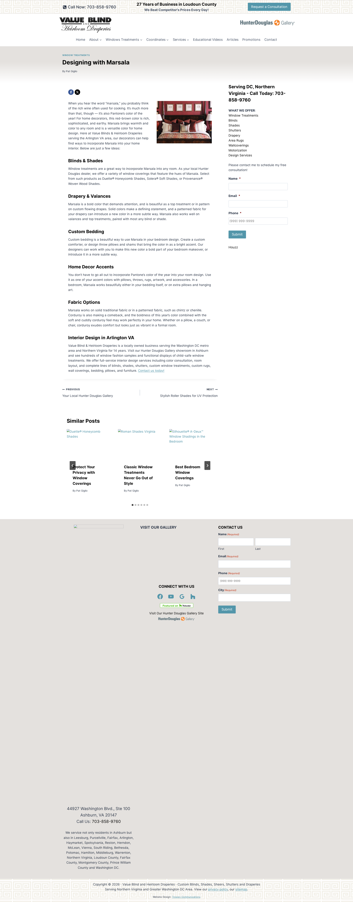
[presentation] (89, 443)
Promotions (251, 39)
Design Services (240, 155)
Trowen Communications (186, 896)
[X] (77, 92)
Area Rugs (236, 140)
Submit (237, 234)
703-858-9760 (106, 821)
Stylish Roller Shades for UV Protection (188, 393)
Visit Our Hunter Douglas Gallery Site (176, 613)
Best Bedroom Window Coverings (187, 472)
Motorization (238, 150)
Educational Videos (208, 39)
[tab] (132, 505)
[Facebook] (71, 92)
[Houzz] (193, 596)
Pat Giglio (71, 71)
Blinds (233, 120)
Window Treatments (76, 55)
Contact (270, 39)
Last (258, 548)
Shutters (235, 130)
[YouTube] (171, 596)
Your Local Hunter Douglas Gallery (87, 393)
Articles (232, 39)
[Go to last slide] (73, 465)
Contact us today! (151, 370)
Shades (234, 125)
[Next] (207, 465)
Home (80, 39)
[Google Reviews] (182, 596)
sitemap (241, 889)
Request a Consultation (269, 7)
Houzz (233, 247)
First (221, 548)
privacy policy (218, 889)
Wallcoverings (239, 145)
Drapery (234, 135)
